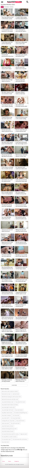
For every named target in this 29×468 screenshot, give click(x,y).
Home (3, 461)
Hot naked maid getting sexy (20, 412)
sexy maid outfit (5, 418)
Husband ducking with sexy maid (9, 428)
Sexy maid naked (19, 410)
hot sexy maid (16, 415)
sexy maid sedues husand (7, 431)
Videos (9, 461)
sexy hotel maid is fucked (7, 426)
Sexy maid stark (5, 442)
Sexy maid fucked (20, 420)
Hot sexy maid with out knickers (20, 439)
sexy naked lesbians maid (7, 402)
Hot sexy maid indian (15, 418)
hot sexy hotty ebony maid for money (10, 434)
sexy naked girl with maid (7, 410)
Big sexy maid (24, 434)
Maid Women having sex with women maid (11, 396)
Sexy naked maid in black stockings (10, 404)
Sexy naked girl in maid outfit (8, 407)
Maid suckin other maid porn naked (10, 391)
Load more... (14, 385)
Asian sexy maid (5, 423)
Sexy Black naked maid (7, 412)
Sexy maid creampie (6, 415)
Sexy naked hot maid (20, 402)
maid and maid (15, 394)
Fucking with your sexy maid (8, 420)
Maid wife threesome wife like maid (10, 399)
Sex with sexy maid (15, 423)
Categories (16, 461)
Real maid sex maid (6, 394)
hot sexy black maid (6, 439)
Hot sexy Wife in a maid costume (9, 436)
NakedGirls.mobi (15, 2)
